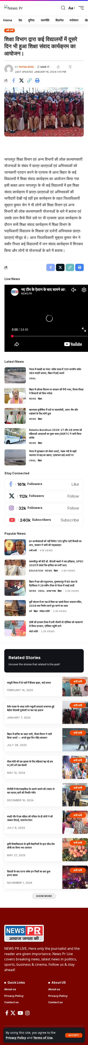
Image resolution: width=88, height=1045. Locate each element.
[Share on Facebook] (13, 80)
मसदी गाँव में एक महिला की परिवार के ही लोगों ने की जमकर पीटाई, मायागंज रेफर (30, 818)
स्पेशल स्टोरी (45, 611)
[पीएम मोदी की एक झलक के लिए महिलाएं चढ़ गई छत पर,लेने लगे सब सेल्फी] (75, 767)
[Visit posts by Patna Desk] (8, 69)
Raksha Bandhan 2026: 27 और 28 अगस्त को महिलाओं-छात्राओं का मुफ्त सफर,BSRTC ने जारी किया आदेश (55, 433)
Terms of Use (43, 1038)
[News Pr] (13, 7)
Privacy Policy (16, 1038)
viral (32, 378)
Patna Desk (26, 66)
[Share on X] (21, 80)
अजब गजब (51, 590)
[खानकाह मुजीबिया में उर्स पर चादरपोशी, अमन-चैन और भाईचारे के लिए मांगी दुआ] (15, 416)
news (32, 398)
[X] (44, 496)
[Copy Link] (29, 80)
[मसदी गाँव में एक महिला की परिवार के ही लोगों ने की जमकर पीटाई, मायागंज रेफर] (75, 822)
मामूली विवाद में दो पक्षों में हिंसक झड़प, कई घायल (29, 682)
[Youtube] (44, 520)
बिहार (40, 398)
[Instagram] (44, 508)
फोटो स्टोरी (33, 631)
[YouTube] (20, 1013)
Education (36, 570)
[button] (73, 1035)
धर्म (30, 611)
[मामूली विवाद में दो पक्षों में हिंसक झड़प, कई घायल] (75, 686)
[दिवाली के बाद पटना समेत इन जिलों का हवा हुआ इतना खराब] (75, 877)
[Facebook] (44, 484)
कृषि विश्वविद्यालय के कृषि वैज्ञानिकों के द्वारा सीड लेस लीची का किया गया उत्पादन (31, 845)
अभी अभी (9, 30)
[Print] (37, 80)
